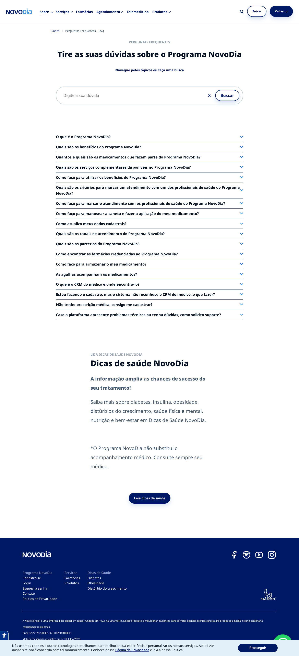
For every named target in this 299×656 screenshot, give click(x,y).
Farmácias (84, 12)
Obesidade (95, 583)
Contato (29, 593)
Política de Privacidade (40, 598)
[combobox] (246, 11)
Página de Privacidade (132, 650)
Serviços (62, 12)
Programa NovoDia (37, 572)
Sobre (44, 12)
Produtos (159, 12)
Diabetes (94, 578)
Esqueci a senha (35, 588)
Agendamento (108, 12)
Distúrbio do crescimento (107, 588)
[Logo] (19, 11)
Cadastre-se (32, 578)
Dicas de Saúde (99, 572)
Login (27, 583)
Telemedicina (138, 12)
